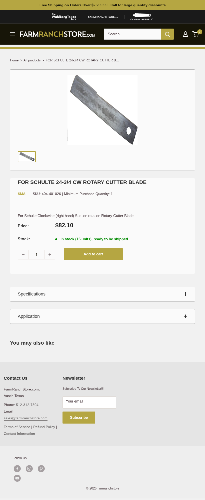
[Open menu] (12, 34)
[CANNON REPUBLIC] (141, 16)
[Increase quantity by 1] (49, 254)
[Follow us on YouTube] (35, 478)
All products (32, 60)
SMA (22, 194)
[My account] (185, 34)
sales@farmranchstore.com (26, 418)
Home (14, 60)
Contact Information (19, 434)
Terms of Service (17, 427)
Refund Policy (44, 427)
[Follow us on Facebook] (17, 468)
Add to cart (93, 254)
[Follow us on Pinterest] (41, 468)
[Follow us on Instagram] (29, 468)
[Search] (167, 34)
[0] (195, 34)
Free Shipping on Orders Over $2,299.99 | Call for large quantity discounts (103, 5)
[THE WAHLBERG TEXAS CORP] (64, 16)
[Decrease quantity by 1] (23, 254)
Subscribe (79, 417)
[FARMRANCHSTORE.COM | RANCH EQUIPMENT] (103, 16)
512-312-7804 (27, 405)
